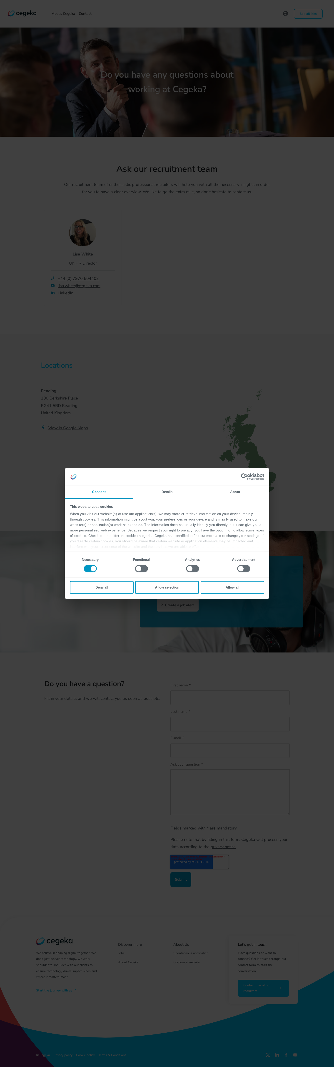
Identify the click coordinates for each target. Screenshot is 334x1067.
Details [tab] (167, 492)
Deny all (101, 587)
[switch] (141, 568)
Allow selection (167, 587)
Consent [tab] (99, 492)
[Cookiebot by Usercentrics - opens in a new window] (244, 476)
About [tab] (235, 492)
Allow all (232, 587)
